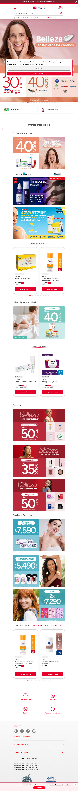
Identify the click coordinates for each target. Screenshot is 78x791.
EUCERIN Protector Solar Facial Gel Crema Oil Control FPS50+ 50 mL (51, 279)
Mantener (39, 68)
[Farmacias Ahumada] (39, 7)
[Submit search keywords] (61, 13)
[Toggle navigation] (15, 7)
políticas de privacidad (56, 785)
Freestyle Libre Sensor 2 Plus (22, 278)
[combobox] (39, 13)
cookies (67, 785)
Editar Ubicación (39, 73)
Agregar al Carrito (25, 289)
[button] (56, 8)
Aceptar (39, 787)
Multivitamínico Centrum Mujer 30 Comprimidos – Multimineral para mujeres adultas (50, 383)
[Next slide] (2, 129)
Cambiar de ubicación (40, 18)
